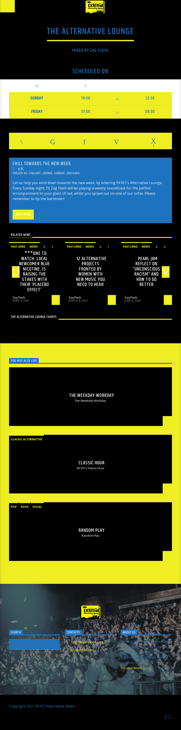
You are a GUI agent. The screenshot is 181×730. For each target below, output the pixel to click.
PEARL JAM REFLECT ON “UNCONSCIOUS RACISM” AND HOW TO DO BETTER (146, 272)
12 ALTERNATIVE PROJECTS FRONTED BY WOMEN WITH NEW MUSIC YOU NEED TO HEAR (91, 272)
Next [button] (167, 272)
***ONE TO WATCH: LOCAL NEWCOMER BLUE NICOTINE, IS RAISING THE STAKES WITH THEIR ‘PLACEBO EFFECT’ (34, 272)
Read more (23, 214)
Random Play (92, 530)
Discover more (132, 668)
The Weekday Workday (91, 395)
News (34, 246)
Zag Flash (74, 297)
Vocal (37, 507)
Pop (14, 507)
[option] (34, 273)
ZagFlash (73, 173)
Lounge (48, 173)
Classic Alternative (26, 439)
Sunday (59, 173)
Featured (74, 246)
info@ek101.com (82, 650)
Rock (24, 507)
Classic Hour (91, 463)
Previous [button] (14, 272)
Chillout (35, 173)
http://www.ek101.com (87, 642)
